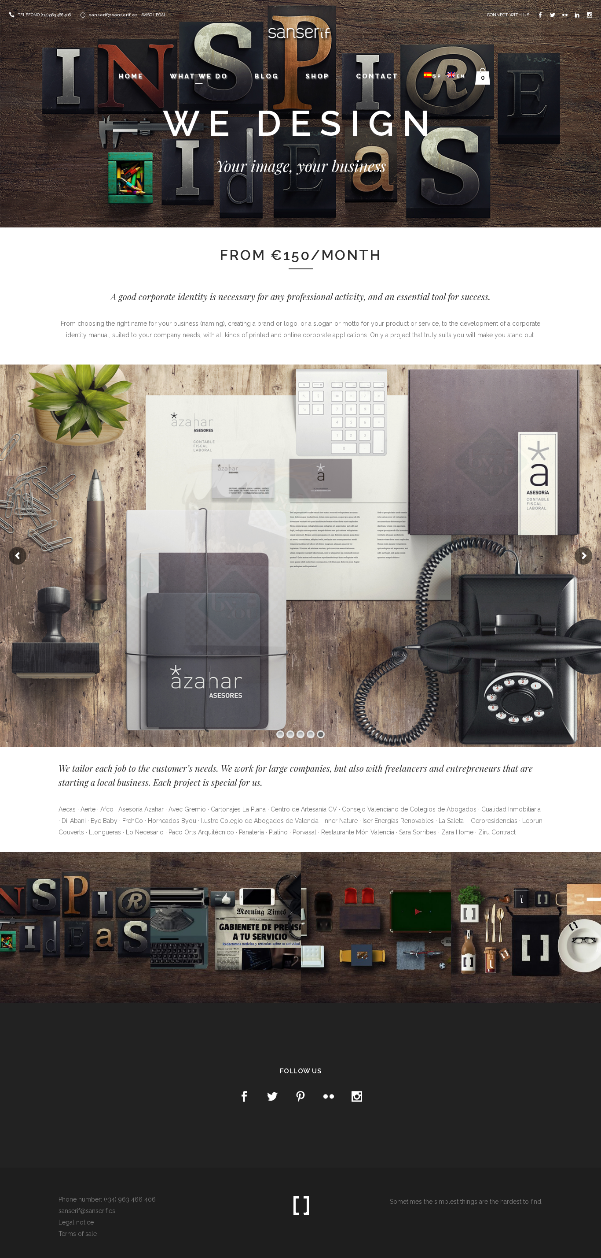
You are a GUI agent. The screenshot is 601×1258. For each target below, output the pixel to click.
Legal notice (76, 1222)
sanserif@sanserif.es (113, 14)
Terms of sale (78, 1233)
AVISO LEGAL (153, 15)
